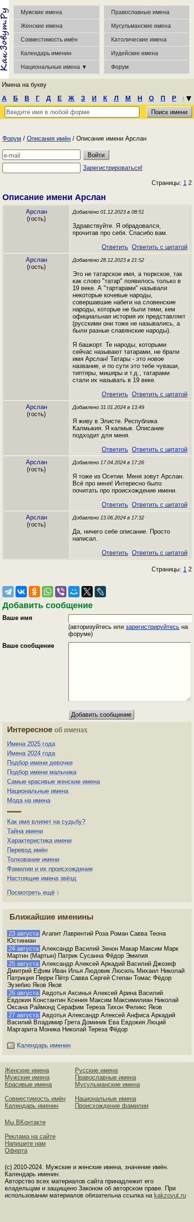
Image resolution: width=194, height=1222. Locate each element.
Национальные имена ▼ (54, 67)
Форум (11, 138)
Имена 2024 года (31, 753)
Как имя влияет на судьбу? (46, 821)
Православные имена (140, 12)
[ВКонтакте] (21, 591)
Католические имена (139, 39)
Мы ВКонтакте (25, 1122)
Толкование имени (33, 859)
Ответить (115, 247)
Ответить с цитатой (159, 247)
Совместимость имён (35, 1098)
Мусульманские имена (141, 26)
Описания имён (49, 138)
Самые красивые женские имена (53, 781)
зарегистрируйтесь (152, 626)
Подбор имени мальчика (41, 772)
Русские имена (96, 1070)
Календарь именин (46, 53)
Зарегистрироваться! (113, 167)
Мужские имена (41, 12)
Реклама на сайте (30, 1136)
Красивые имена (28, 1084)
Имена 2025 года (31, 743)
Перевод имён (27, 850)
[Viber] (60, 591)
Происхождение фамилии (111, 1105)
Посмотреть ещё (31, 892)
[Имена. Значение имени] (4, 39)
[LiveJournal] (100, 591)
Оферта (16, 1150)
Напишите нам (25, 1143)
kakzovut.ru (170, 1195)
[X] (87, 591)
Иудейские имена (134, 53)
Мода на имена (28, 800)
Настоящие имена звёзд (41, 878)
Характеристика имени (39, 840)
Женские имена (42, 26)
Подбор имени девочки (40, 762)
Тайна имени (25, 831)
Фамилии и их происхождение (50, 868)
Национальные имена (37, 791)
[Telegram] (8, 591)
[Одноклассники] (34, 591)
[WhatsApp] (47, 591)
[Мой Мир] (74, 591)
